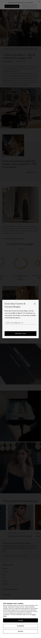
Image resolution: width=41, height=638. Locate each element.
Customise (20, 626)
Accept (20, 620)
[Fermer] (35, 304)
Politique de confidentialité (22, 326)
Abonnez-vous (20, 333)
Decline (20, 631)
